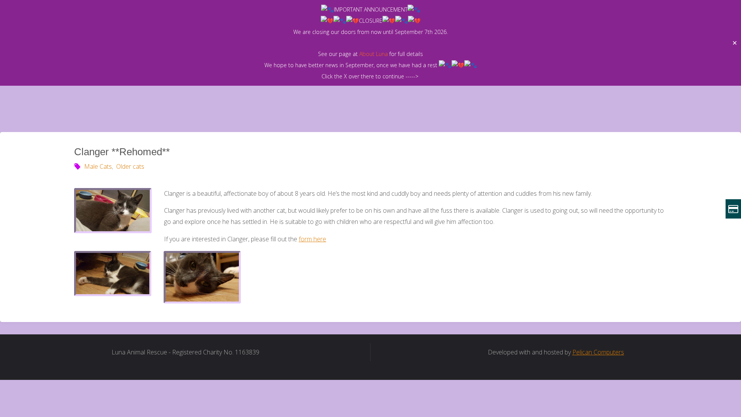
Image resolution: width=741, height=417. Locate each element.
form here (312, 239)
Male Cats (98, 166)
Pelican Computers (598, 352)
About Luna (373, 54)
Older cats (130, 166)
